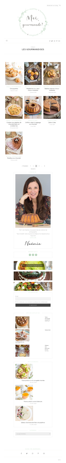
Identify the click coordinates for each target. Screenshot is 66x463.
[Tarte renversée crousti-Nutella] (29, 322)
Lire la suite (33, 237)
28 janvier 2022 (13, 90)
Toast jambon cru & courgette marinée (33, 380)
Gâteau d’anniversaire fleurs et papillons (33, 422)
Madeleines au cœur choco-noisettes (33, 89)
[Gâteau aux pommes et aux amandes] (29, 351)
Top (59, 459)
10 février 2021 (14, 160)
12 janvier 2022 (33, 92)
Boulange (46, 86)
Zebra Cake (52, 122)
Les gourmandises (16, 86)
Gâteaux (8, 156)
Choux (8, 86)
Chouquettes (14, 88)
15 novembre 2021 (14, 128)
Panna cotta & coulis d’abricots (33, 401)
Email (16, 296)
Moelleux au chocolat (14, 158)
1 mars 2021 (52, 124)
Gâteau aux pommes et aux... (47, 347)
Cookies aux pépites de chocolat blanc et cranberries (14, 124)
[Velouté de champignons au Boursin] (29, 335)
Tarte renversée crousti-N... (47, 318)
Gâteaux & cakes (32, 120)
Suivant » (33, 169)
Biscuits (27, 86)
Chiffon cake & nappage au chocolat (33, 123)
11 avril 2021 (33, 126)
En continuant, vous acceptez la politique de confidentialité (32, 302)
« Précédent (25, 166)
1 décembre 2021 (52, 92)
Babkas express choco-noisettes (52, 89)
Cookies (8, 120)
